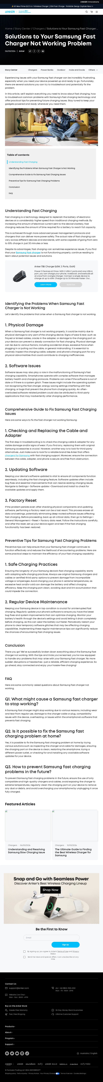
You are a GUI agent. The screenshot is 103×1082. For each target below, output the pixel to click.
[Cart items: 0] (91, 12)
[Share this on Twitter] (30, 51)
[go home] (18, 11)
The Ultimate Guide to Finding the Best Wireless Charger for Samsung (73, 852)
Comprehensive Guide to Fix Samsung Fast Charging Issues (37, 174)
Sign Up (65, 945)
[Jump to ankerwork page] (74, 1064)
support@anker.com (19, 988)
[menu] (96, 12)
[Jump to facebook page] (7, 1053)
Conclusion (14, 187)
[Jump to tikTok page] (27, 1053)
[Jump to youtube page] (17, 1053)
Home (8, 28)
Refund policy (22, 1073)
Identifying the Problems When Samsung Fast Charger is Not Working (42, 168)
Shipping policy (10, 1073)
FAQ (11, 193)
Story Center (22, 28)
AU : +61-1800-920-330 (65, 988)
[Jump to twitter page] (12, 1053)
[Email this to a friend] (43, 51)
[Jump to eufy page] (40, 1064)
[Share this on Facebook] (34, 51)
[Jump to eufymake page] (85, 1064)
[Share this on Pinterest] (38, 51)
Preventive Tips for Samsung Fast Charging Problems (34, 180)
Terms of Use (62, 951)
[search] (86, 12)
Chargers (38, 28)
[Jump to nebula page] (63, 1064)
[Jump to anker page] (8, 1064)
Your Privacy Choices (48, 1073)
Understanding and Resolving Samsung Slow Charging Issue (26, 851)
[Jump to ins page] (22, 1053)
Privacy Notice (34, 1073)
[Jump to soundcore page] (30, 1064)
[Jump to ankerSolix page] (51, 1064)
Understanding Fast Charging (23, 162)
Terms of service (66, 1073)
